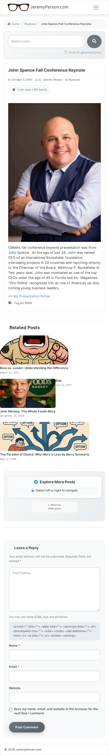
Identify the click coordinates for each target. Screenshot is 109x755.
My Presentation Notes (31, 296)
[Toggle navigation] (96, 8)
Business (74, 79)
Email (14, 667)
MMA (28, 303)
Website (15, 688)
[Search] (94, 41)
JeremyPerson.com (49, 7)
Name (14, 645)
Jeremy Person (52, 79)
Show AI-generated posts (85, 52)
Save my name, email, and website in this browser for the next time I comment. (56, 711)
